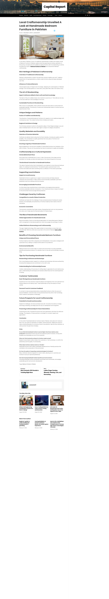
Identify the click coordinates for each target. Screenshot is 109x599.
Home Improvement (37, 15)
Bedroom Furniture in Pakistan (38, 66)
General (60, 15)
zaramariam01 (37, 32)
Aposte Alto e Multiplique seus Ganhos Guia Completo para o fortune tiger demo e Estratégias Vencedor (57, 424)
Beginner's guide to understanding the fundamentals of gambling (24, 423)
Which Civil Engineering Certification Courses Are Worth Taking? (26, 408)
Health (31, 15)
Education (26, 15)
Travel (56, 15)
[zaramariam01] (25, 385)
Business (21, 15)
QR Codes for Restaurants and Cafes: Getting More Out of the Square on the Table (56, 409)
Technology (49, 15)
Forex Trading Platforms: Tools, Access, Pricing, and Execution (41, 408)
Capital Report (54, 6)
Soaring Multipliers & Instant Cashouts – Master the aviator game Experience (41, 423)
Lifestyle (44, 15)
